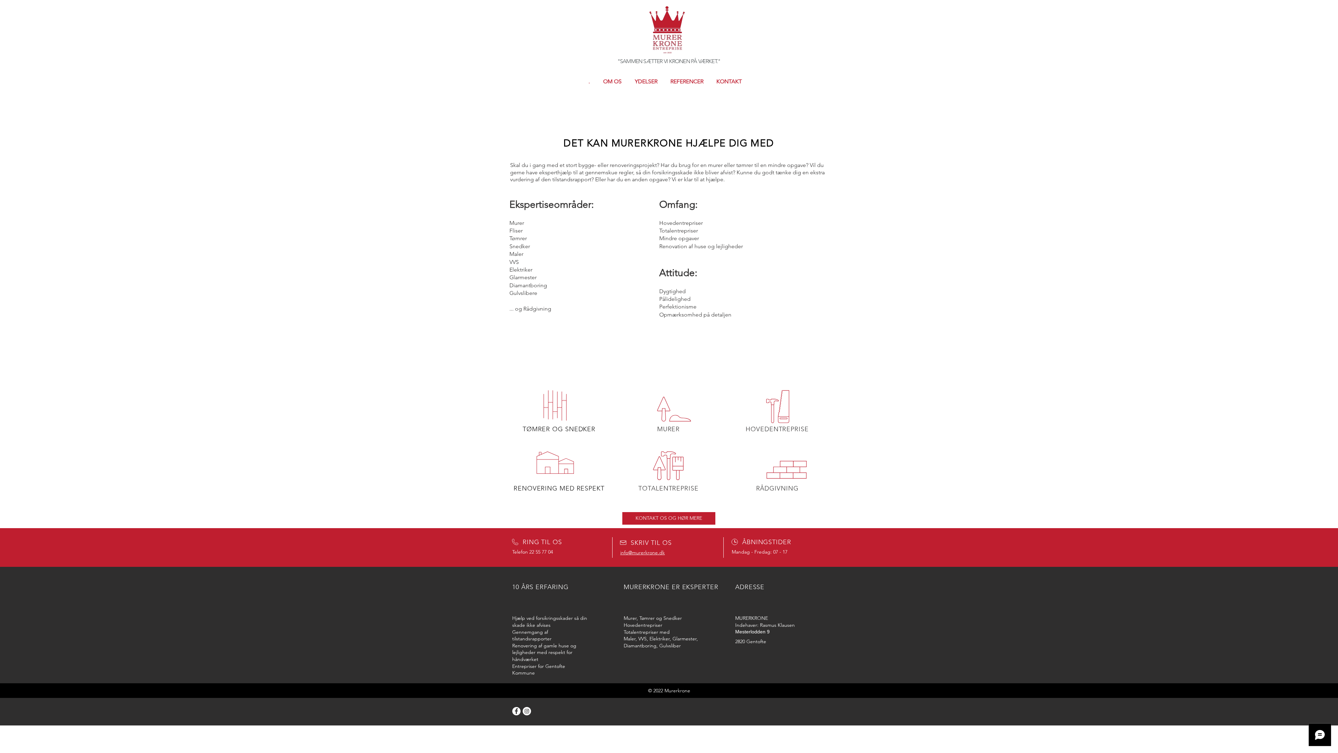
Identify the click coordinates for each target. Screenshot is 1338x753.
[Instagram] (527, 711)
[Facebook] (516, 711)
